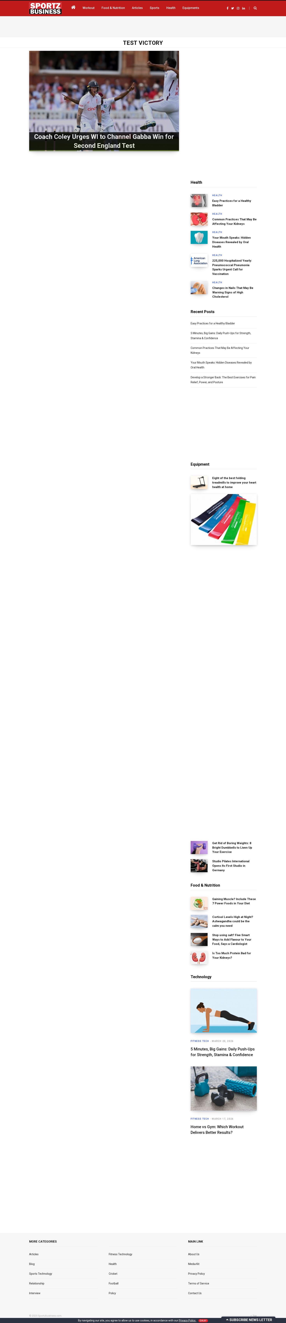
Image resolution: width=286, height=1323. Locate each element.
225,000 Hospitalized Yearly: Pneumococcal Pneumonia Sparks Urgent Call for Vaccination (232, 267)
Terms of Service (198, 1283)
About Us (193, 1254)
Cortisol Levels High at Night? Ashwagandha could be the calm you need (232, 921)
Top (254, 1315)
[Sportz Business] (45, 8)
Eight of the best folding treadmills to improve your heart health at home (234, 482)
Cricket (113, 1273)
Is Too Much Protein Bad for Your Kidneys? (231, 955)
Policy (112, 1293)
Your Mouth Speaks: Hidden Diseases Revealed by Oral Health (231, 242)
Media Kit (193, 1264)
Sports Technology (40, 1273)
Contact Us (195, 1293)
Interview (34, 1293)
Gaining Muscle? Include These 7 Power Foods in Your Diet (234, 901)
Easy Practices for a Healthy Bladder (231, 203)
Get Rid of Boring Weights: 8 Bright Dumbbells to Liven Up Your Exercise (232, 847)
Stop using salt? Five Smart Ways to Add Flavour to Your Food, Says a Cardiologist (231, 939)
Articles (34, 1254)
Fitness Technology (120, 1254)
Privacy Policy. (188, 1320)
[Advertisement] (143, 26)
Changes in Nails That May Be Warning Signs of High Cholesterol (232, 292)
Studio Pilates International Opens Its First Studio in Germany (230, 866)
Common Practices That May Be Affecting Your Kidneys (234, 222)
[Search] (253, 8)
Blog (32, 1264)
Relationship (36, 1283)
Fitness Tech (200, 1041)
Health (217, 195)
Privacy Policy (196, 1273)
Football (113, 1283)
